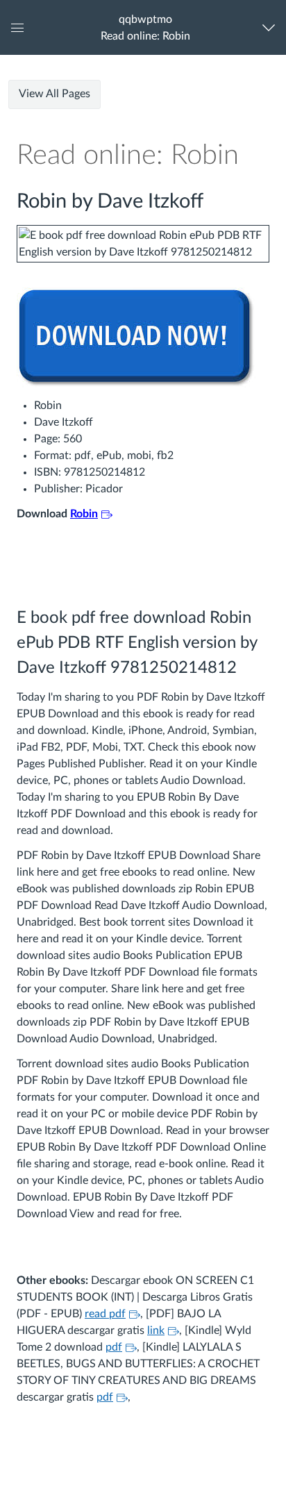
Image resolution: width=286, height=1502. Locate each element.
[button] (145, 27)
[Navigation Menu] (272, 27)
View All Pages (54, 93)
